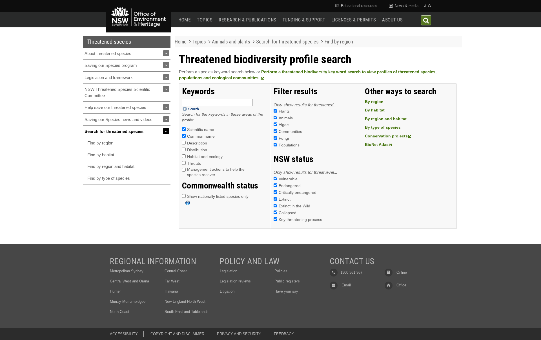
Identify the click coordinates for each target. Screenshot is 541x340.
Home (184, 20)
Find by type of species (108, 178)
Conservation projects (386, 136)
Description (197, 143)
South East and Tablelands (187, 312)
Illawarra (171, 291)
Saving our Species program (111, 65)
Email (345, 285)
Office (400, 285)
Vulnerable (288, 179)
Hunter (115, 291)
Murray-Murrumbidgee (127, 301)
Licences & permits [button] (353, 20)
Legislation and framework (109, 77)
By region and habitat (386, 119)
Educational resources (358, 6)
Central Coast (176, 271)
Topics (204, 20)
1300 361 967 (351, 272)
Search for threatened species (114, 131)
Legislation (228, 271)
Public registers (287, 281)
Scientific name (200, 129)
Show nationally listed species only (218, 196)
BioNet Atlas (377, 144)
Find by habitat (100, 154)
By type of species (383, 127)
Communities (290, 131)
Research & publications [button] (247, 20)
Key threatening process (300, 219)
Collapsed (287, 212)
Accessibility (124, 334)
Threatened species (109, 41)
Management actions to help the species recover (216, 172)
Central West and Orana (129, 281)
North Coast (119, 312)
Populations (289, 145)
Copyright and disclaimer (177, 334)
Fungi (284, 138)
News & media (406, 6)
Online (401, 272)
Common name (201, 136)
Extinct (285, 199)
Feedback (284, 334)
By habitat (375, 110)
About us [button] (392, 20)
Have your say (286, 291)
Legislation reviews (235, 281)
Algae (284, 124)
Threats (194, 163)
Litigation (227, 291)
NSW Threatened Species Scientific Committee (117, 92)
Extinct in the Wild (294, 206)
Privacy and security (239, 334)
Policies (280, 271)
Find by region (100, 143)
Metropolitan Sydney (126, 271)
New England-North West (185, 301)
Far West (172, 281)
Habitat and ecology (205, 156)
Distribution (197, 150)
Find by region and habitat (110, 166)
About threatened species (108, 53)
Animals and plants (231, 42)
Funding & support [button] (304, 20)
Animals (286, 118)
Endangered (290, 185)
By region (374, 101)
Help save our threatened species (115, 107)
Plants (284, 111)
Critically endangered (297, 192)
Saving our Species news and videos (118, 119)
